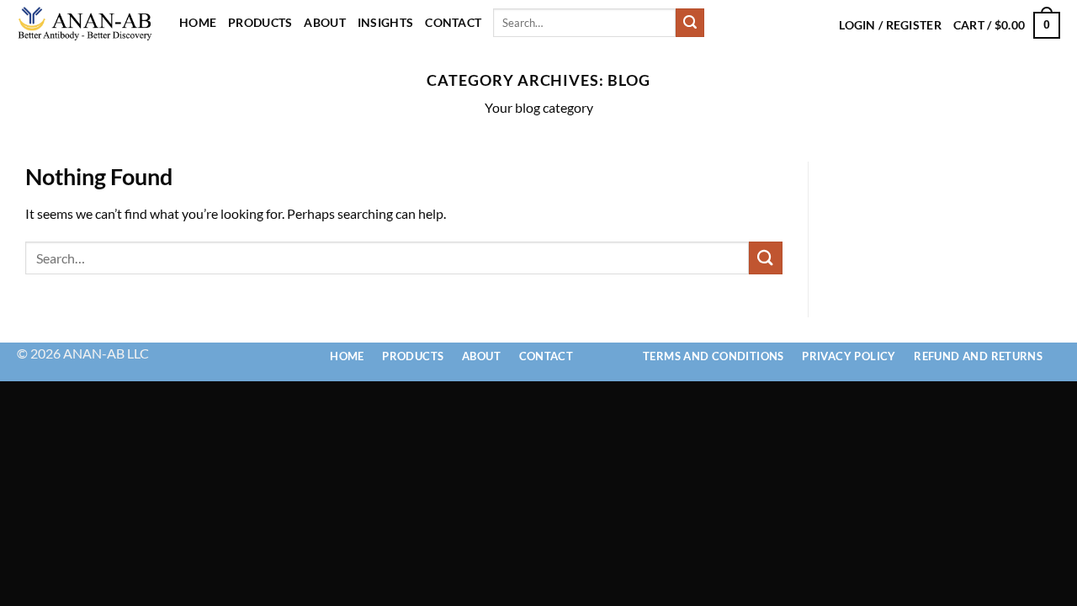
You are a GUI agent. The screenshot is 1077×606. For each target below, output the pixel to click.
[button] (1006, 25)
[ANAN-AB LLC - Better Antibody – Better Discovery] (85, 22)
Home (197, 22)
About (324, 22)
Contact (453, 22)
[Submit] (690, 22)
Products (260, 22)
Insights (385, 22)
